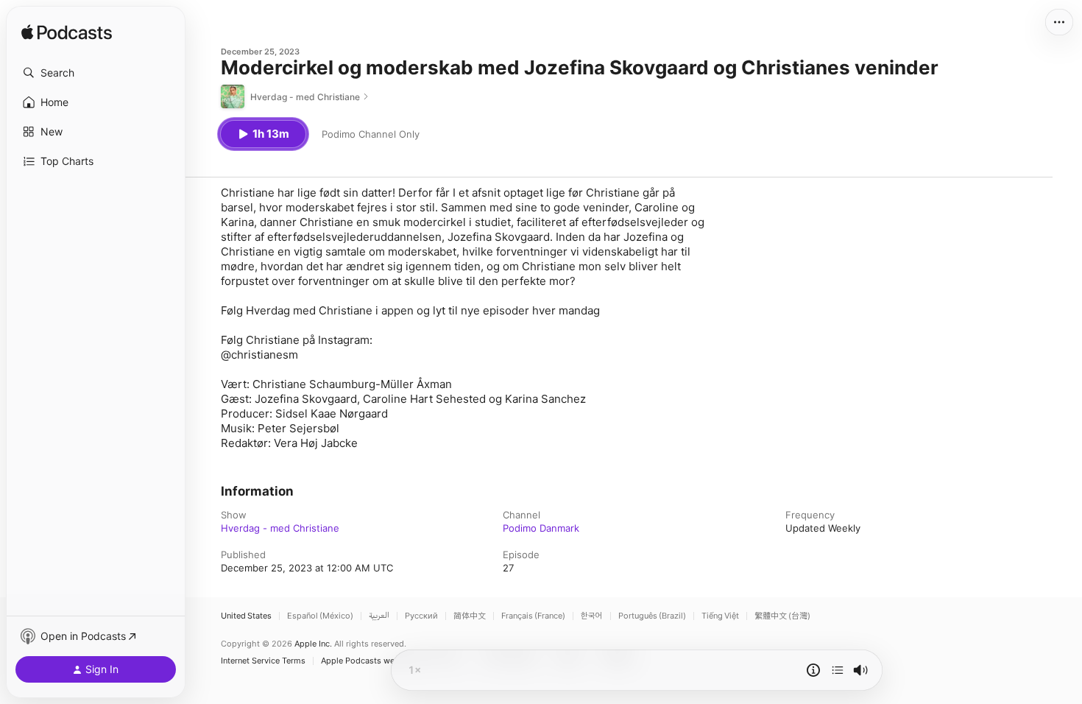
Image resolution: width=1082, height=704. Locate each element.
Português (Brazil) (652, 616)
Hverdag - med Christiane (280, 528)
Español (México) (320, 616)
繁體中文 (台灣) (782, 616)
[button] (95, 72)
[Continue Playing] (837, 670)
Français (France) (533, 616)
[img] (66, 33)
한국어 (592, 616)
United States (246, 616)
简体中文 (469, 616)
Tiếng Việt (720, 616)
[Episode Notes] (813, 670)
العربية (379, 616)
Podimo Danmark (541, 528)
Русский (421, 616)
